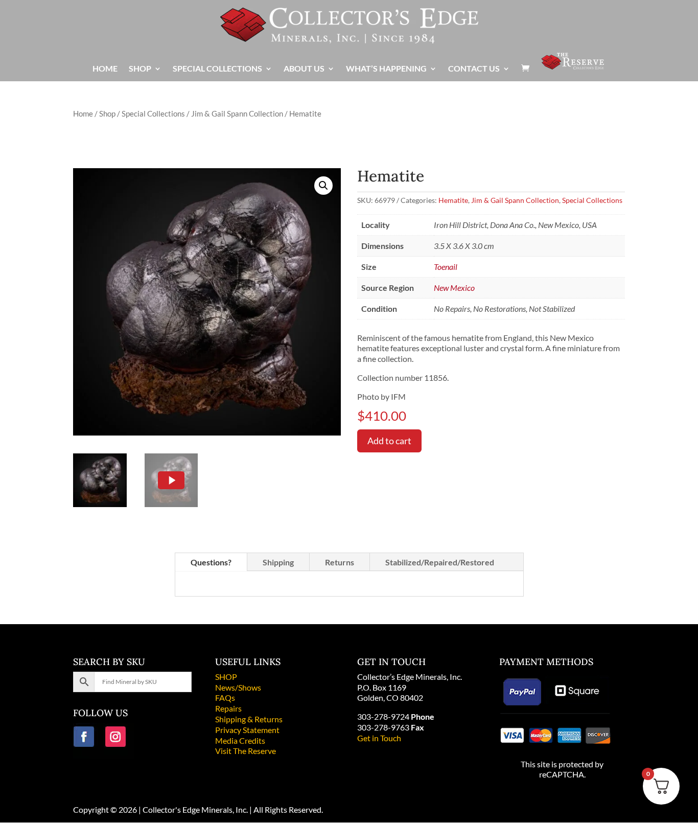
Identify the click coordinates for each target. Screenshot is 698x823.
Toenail (445, 266)
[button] (323, 185)
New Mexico (454, 287)
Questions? (211, 562)
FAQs (225, 697)
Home (83, 113)
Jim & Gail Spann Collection (237, 113)
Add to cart (389, 440)
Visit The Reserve (245, 751)
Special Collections (153, 113)
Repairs (228, 708)
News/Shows (238, 687)
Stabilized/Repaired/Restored (439, 562)
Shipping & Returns (249, 719)
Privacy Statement (247, 730)
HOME (105, 69)
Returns (339, 562)
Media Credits (240, 740)
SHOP (226, 676)
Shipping (278, 562)
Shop (107, 113)
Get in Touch (379, 738)
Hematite (453, 200)
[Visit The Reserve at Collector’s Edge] (572, 66)
